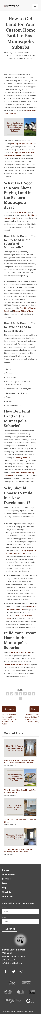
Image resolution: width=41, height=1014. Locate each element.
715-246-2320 (8, 959)
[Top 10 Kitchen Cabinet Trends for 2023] (20, 807)
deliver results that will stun (16, 664)
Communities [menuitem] (8, 874)
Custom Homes (21, 55)
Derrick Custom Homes (22, 52)
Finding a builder (23, 457)
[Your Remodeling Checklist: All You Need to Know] (20, 777)
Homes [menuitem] (5, 870)
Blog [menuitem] (4, 887)
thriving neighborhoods (21, 143)
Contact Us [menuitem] (7, 896)
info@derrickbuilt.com (12, 963)
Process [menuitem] (5, 883)
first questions (20, 212)
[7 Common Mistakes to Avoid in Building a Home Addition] (20, 837)
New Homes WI (25, 58)
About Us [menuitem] (6, 892)
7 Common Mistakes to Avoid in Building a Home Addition (18, 850)
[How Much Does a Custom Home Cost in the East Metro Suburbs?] (20, 748)
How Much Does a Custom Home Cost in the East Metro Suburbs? (19, 761)
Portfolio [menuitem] (6, 878)
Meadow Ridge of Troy (23, 311)
